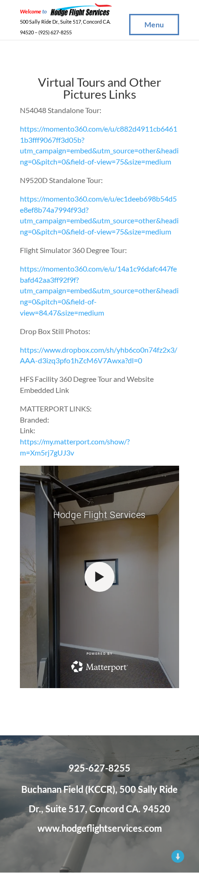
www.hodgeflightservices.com (99, 828)
